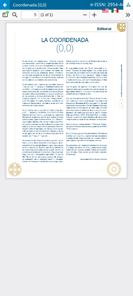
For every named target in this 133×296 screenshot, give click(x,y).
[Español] (114, 11)
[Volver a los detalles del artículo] (5, 5)
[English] (105, 11)
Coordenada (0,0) (29, 5)
